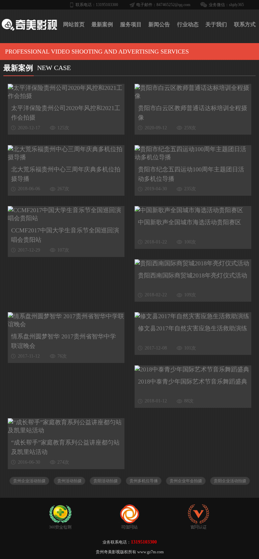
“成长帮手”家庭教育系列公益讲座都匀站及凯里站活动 (65, 447)
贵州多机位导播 (144, 481)
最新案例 (102, 24)
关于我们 (216, 24)
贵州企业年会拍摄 (186, 481)
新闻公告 (159, 24)
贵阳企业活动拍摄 (230, 481)
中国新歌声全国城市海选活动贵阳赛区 (189, 222)
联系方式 (245, 24)
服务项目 (131, 24)
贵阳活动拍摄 (105, 481)
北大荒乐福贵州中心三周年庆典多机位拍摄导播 (65, 174)
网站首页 (74, 24)
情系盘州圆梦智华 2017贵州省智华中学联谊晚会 (63, 341)
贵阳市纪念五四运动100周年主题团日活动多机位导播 (191, 174)
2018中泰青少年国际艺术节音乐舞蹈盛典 (192, 381)
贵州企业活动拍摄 (29, 481)
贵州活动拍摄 (69, 481)
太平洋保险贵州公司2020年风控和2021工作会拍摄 (65, 113)
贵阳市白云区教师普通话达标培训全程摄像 (192, 113)
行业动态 (188, 24)
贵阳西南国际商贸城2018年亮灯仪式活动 (192, 275)
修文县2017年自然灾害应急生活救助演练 (192, 328)
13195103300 (144, 542)
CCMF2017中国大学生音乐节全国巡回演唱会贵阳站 (65, 235)
